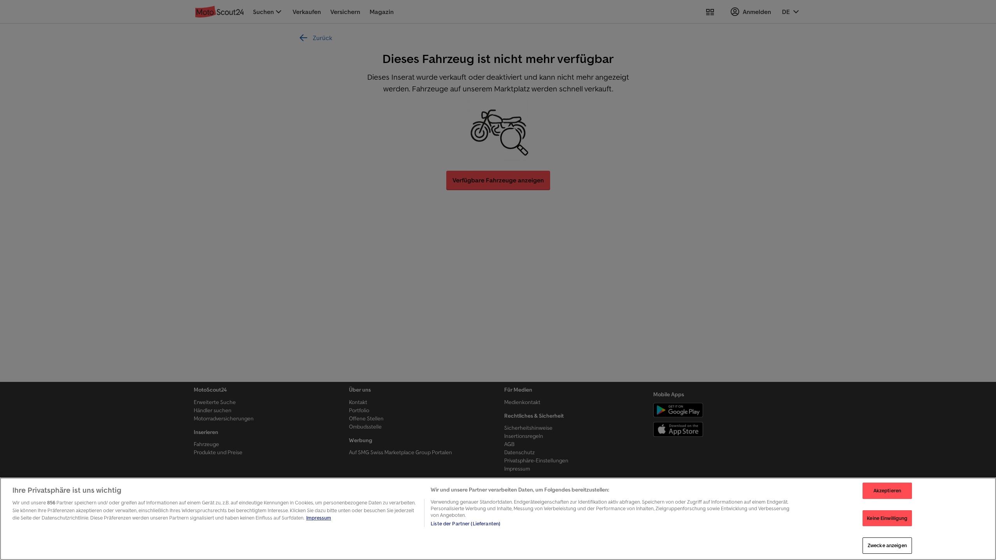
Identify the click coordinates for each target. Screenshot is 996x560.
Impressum (318, 517)
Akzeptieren (887, 490)
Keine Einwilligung (887, 518)
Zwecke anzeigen (887, 545)
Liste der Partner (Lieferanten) (465, 523)
